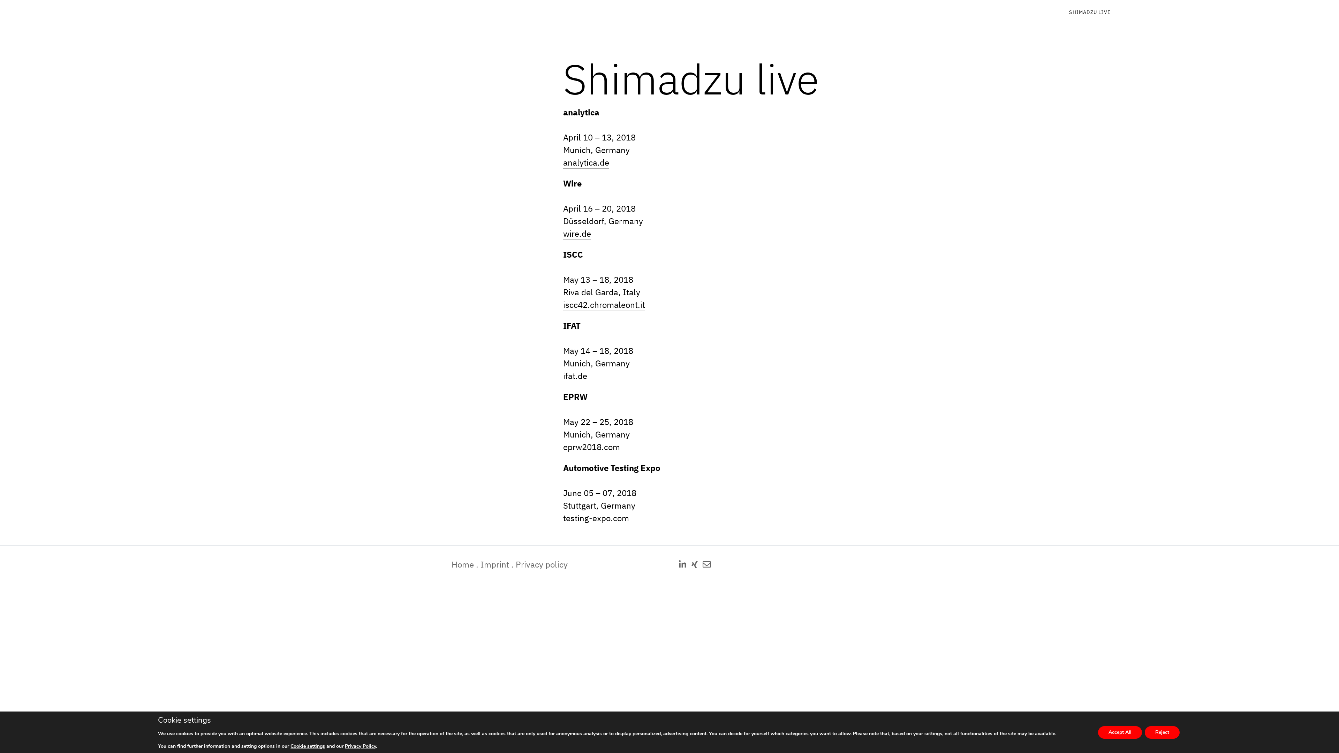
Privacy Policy (360, 746)
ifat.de (575, 375)
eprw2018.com (591, 446)
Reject (1162, 732)
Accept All (1120, 732)
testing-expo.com (596, 518)
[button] (682, 564)
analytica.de (586, 162)
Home (463, 564)
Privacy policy (542, 564)
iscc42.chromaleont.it (604, 304)
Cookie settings (307, 746)
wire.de (577, 233)
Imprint (495, 564)
